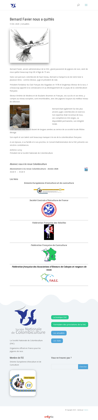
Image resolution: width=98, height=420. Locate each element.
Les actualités (59, 333)
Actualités (25, 24)
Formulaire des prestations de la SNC (69, 324)
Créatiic (86, 410)
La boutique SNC (60, 317)
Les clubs (57, 340)
